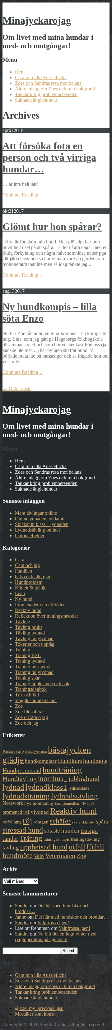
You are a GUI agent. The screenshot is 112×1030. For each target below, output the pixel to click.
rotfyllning (11, 821)
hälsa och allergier (32, 576)
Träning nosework (33, 666)
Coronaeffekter (29, 535)
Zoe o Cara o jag (31, 717)
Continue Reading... (22, 194)
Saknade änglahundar (36, 100)
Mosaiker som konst (34, 1014)
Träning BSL (28, 655)
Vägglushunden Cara (36, 700)
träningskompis (57, 839)
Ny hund (23, 599)
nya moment (36, 803)
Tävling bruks (28, 627)
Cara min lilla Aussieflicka (41, 77)
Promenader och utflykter (40, 604)
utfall (77, 847)
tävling (10, 847)
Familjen (23, 571)
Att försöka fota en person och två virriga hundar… (49, 157)
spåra (102, 821)
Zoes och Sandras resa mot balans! (49, 83)
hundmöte (95, 760)
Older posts (16, 388)
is (65, 779)
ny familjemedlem (65, 803)
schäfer (60, 821)
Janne (20, 917)
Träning (22, 649)
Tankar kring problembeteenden (46, 94)
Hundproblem (28, 582)
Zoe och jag (26, 723)
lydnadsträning (26, 796)
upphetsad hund (44, 847)
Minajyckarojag (36, 20)
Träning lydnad (30, 661)
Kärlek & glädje (30, 587)
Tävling (22, 621)
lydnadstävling (74, 796)
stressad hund (22, 830)
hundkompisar (41, 761)
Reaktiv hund (28, 610)
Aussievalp (13, 751)
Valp (39, 856)
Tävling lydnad (30, 632)
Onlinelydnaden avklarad (39, 518)
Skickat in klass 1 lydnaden (41, 524)
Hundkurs (70, 760)
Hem (20, 71)
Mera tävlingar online (36, 513)
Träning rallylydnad (34, 672)
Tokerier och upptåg (34, 644)
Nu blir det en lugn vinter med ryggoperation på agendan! (55, 936)
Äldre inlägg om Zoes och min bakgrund (55, 88)
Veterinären (60, 855)
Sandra (22, 905)
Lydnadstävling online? (38, 530)
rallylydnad (36, 812)
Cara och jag (27, 565)
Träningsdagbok (31, 689)
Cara (19, 559)
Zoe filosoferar (29, 711)
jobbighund (84, 779)
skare (76, 822)
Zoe (19, 706)
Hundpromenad (21, 770)
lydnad (13, 787)
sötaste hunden (61, 830)
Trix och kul (27, 694)
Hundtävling (19, 779)
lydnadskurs (78, 788)
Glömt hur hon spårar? (52, 226)
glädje (13, 760)
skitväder (88, 822)
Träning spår (27, 678)
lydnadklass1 (46, 787)
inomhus (50, 779)
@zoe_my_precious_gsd (39, 1008)
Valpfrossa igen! (53, 922)
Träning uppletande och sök (42, 683)
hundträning (62, 769)
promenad (12, 812)
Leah (20, 593)
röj (27, 820)
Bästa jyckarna (36, 751)
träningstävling (85, 839)
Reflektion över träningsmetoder (46, 616)
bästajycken (69, 750)
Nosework (12, 803)
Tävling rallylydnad (34, 638)
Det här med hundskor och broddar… (72, 917)
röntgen (41, 821)
